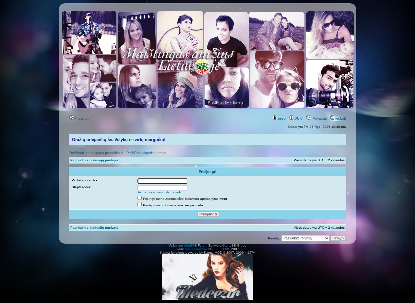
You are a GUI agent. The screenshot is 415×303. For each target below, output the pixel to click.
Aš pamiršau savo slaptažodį (159, 192)
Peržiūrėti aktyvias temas (146, 153)
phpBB (189, 245)
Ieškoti (340, 118)
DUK (297, 118)
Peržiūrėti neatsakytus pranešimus (96, 153)
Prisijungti (81, 118)
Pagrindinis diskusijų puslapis (94, 160)
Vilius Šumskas (196, 249)
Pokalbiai (319, 118)
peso (281, 118)
